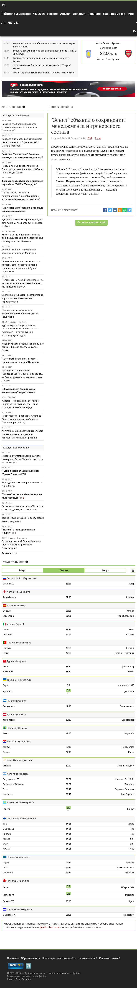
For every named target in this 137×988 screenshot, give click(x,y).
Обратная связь (30, 958)
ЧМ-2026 (39, 13)
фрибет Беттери (49, 927)
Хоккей (116, 958)
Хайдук (6, 747)
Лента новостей (13, 107)
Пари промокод (114, 13)
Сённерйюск (128, 720)
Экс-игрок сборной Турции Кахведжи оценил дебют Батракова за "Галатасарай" (21, 544)
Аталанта (7, 634)
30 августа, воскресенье (16, 447)
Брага (5, 653)
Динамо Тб (8, 901)
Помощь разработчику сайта (59, 958)
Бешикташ (8, 671)
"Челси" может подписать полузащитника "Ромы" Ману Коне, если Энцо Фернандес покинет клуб (21, 196)
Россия (52, 13)
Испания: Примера (17, 605)
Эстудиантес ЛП (11, 779)
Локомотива (128, 747)
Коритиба (129, 733)
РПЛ (90, 138)
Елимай (7, 809)
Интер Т (6, 849)
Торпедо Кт (8, 895)
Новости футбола (60, 107)
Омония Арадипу (125, 765)
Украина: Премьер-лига (19, 680)
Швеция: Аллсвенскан (18, 857)
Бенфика (7, 648)
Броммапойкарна (125, 867)
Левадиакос (9, 706)
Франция (94, 13)
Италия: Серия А (15, 624)
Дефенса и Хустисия (13, 784)
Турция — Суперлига (17, 538)
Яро (132, 829)
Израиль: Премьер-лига (19, 909)
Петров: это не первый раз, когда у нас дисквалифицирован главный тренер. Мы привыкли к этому (23, 283)
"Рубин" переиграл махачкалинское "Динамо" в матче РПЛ (43, 72)
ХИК (132, 839)
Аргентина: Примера (18, 774)
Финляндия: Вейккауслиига (21, 818)
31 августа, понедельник (16, 115)
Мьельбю (129, 872)
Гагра (5, 887)
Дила (131, 901)
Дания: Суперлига (16, 714)
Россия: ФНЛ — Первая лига (21, 578)
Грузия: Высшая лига (18, 880)
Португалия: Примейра (19, 642)
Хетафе (130, 611)
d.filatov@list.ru (38, 976)
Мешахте (129, 895)
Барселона (8, 616)
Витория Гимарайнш (124, 653)
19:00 (69, 824)
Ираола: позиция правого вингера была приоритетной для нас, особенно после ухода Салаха (22, 169)
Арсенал (116, 43)
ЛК (16, 22)
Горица (6, 752)
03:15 (68, 789)
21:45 (68, 634)
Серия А (12, 231)
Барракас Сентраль (124, 789)
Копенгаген (9, 720)
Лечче (6, 629)
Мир (131, 13)
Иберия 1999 (127, 887)
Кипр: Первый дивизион (19, 760)
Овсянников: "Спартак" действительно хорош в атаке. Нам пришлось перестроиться (22, 298)
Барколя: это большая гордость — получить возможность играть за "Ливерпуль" (20, 127)
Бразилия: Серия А (17, 728)
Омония (7, 765)
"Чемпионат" (70, 210)
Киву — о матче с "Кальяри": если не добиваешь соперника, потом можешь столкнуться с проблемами (23, 238)
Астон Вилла (102, 43)
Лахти (131, 824)
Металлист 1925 (126, 685)
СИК (132, 844)
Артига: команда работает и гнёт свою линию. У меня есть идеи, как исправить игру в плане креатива (22, 434)
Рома (131, 629)
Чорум (131, 671)
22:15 (68, 648)
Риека (131, 752)
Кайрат (130, 809)
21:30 (68, 666)
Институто (8, 794)
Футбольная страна (34, 973)
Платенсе (129, 784)
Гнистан (7, 834)
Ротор (131, 583)
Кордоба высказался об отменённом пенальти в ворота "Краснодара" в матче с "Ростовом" (22, 142)
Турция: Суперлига (16, 661)
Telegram (26, 979)
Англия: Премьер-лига (108, 59)
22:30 (68, 616)
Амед (5, 666)
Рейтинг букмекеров (16, 13)
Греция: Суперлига (16, 701)
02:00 (68, 733)
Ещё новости (9, 553)
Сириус (6, 862)
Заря (5, 685)
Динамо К (129, 691)
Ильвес (6, 839)
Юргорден (8, 872)
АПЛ (10, 120)
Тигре (5, 789)
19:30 (68, 583)
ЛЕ (10, 22)
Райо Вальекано (126, 616)
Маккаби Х (128, 915)
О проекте (13, 958)
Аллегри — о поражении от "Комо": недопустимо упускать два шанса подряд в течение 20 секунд (20, 404)
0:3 (68, 685)
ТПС (132, 834)
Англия (65, 13)
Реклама (104, 958)
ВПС (5, 824)
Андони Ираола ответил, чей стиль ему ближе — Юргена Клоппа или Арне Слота (23, 347)
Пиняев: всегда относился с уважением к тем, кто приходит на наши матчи (20, 313)
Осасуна (7, 611)
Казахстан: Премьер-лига (20, 802)
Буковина (7, 691)
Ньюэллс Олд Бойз (124, 779)
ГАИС (5, 867)
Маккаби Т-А (9, 915)
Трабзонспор (127, 666)
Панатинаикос (127, 706)
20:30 (68, 611)
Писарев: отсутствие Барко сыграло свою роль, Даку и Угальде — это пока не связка (22, 459)
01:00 (68, 779)
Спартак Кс (8, 583)
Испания (79, 13)
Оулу (5, 844)
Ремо (5, 733)
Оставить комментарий (91, 222)
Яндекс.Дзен (14, 979)
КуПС (131, 849)
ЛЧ (3, 22)
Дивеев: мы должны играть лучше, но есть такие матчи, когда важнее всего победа (22, 223)
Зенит (98, 138)
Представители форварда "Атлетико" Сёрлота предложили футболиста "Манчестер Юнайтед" (22, 419)
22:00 (68, 597)
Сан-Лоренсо (127, 794)
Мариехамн (8, 829)
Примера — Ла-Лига (17, 322)
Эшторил (129, 648)
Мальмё (130, 862)
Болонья (130, 634)
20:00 (68, 720)
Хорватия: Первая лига (19, 741)
